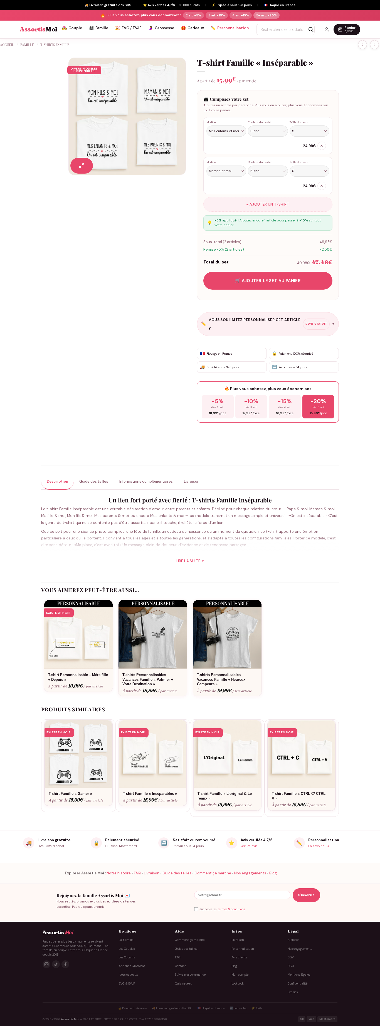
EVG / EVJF (128, 28)
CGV (291, 957)
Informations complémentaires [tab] (146, 481)
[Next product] (362, 44)
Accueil (7, 44)
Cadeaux (192, 28)
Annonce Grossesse (132, 966)
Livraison (151, 873)
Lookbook (237, 983)
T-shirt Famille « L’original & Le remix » (225, 795)
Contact (180, 966)
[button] (81, 166)
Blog (273, 873)
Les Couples (127, 949)
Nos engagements (250, 873)
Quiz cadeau (183, 983)
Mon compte (239, 974)
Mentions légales (299, 974)
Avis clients (239, 957)
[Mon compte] (326, 29)
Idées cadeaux (128, 974)
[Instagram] (46, 964)
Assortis (38, 29)
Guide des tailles (176, 873)
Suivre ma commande (190, 974)
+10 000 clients (188, 5)
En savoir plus (318, 846)
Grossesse (161, 28)
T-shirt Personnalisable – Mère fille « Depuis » (78, 677)
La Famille (126, 940)
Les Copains (127, 957)
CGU (291, 966)
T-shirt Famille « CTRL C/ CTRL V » (298, 795)
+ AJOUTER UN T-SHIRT (267, 204)
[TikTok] (56, 964)
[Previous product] (374, 44)
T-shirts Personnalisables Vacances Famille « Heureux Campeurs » (221, 679)
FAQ (137, 873)
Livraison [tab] (191, 481)
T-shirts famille (54, 44)
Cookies (293, 992)
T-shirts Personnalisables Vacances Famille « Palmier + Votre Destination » (147, 679)
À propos (293, 940)
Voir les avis (249, 846)
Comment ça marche (212, 873)
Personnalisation (230, 28)
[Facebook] (65, 964)
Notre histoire (119, 873)
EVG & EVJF (127, 983)
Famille (98, 28)
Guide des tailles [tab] (93, 481)
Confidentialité (297, 983)
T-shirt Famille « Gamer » (70, 793)
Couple (72, 28)
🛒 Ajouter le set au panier (268, 280)
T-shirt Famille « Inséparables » (150, 793)
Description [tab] (57, 481)
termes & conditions (231, 909)
